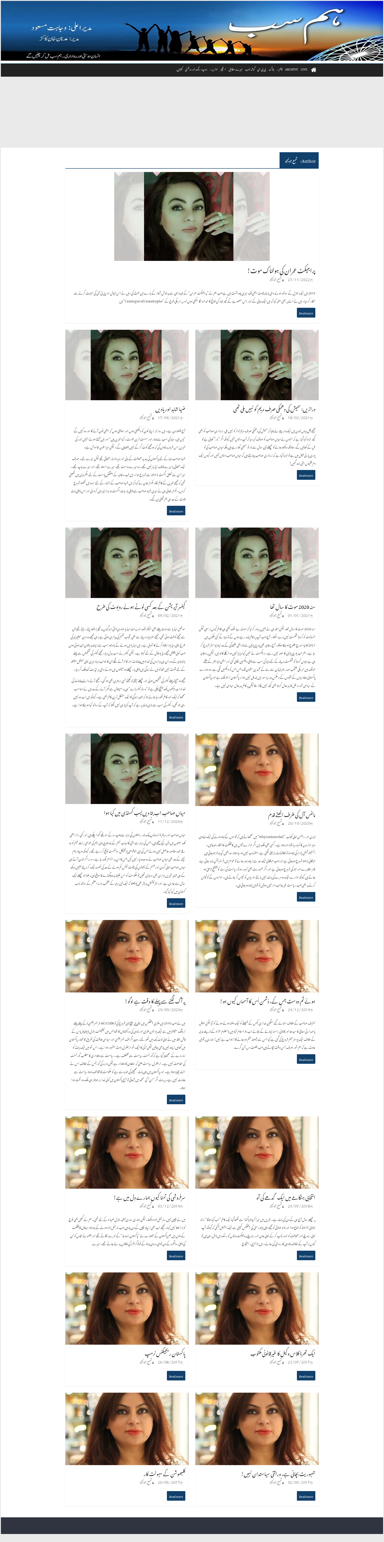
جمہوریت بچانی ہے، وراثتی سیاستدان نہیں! (278, 1473)
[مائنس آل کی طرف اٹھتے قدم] (257, 738)
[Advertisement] (192, 114)
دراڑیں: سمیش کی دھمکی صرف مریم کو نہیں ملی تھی (274, 408)
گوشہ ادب (250, 68)
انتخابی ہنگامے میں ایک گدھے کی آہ (286, 1196)
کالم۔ (279, 68)
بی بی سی (261, 68)
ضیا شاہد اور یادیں (170, 408)
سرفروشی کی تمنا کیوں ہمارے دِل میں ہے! (149, 1196)
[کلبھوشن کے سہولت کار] (127, 1397)
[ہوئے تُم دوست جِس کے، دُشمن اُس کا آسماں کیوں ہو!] (257, 924)
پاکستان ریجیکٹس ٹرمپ (165, 1352)
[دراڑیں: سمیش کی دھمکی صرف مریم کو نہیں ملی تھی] (257, 334)
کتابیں (179, 68)
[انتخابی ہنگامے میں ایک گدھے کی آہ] (257, 1120)
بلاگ (271, 68)
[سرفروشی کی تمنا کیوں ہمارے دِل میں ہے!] (127, 1120)
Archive (291, 68)
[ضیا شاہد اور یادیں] (127, 334)
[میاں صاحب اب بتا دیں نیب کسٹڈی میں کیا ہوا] (127, 738)
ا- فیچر (223, 68)
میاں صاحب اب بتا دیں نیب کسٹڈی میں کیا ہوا (144, 812)
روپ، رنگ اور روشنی (196, 68)
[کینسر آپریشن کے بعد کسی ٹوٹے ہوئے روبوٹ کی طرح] (127, 532)
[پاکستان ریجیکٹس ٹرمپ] (127, 1276)
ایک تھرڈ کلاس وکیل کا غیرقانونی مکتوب (282, 1352)
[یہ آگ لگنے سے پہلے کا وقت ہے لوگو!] (127, 924)
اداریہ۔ (214, 68)
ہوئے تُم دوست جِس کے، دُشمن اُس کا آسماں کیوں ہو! (267, 1000)
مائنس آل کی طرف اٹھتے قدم (291, 814)
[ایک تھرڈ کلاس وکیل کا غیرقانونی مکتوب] (257, 1276)
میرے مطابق (235, 68)
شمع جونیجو (276, 279)
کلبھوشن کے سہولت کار (164, 1473)
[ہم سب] (192, 31)
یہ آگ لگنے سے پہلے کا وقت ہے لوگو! (155, 1000)
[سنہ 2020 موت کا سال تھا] (257, 532)
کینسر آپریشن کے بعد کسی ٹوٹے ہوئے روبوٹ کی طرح (141, 606)
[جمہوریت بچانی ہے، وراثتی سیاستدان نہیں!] (257, 1397)
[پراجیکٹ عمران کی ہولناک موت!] (192, 176)
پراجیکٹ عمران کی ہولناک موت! (281, 269)
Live (304, 68)
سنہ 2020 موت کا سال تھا (292, 606)
